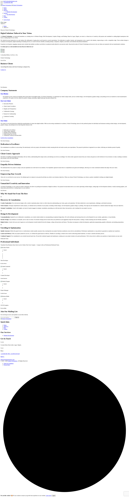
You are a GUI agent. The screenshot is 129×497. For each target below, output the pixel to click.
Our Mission (4, 94)
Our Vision (4, 120)
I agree (53, 495)
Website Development (9, 335)
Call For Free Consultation (7, 137)
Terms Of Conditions (9, 363)
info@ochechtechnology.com (10, 1)
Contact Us (3, 69)
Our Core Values (6, 101)
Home (5, 26)
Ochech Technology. (13, 361)
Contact (5, 329)
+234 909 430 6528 (15, 353)
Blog (5, 327)
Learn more (48, 495)
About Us (6, 326)
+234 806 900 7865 (8, 2)
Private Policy (7, 364)
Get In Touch (7, 19)
